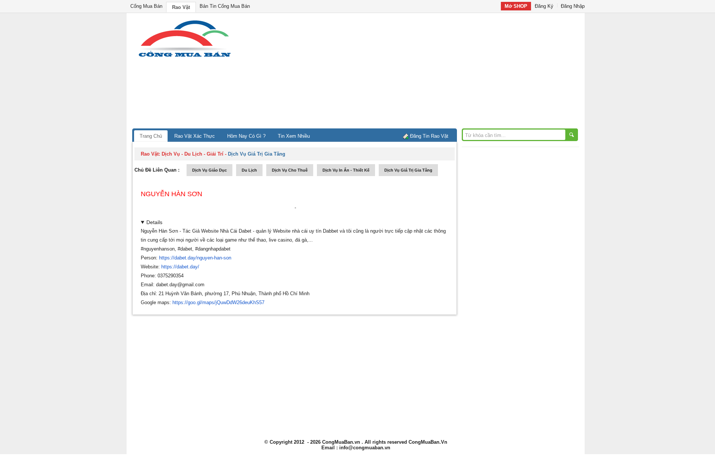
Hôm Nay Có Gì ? (246, 136)
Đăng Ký (544, 6)
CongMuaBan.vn (341, 442)
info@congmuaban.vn (364, 447)
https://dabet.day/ (180, 267)
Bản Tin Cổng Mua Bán (225, 6)
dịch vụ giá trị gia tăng (408, 170)
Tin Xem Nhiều (294, 136)
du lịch (249, 170)
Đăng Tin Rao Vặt (429, 136)
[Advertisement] (421, 72)
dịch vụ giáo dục (209, 170)
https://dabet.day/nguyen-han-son (195, 258)
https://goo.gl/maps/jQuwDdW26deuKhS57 (218, 302)
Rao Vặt (181, 7)
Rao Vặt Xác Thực (194, 136)
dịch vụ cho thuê (290, 170)
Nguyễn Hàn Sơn (171, 194)
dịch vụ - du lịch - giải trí (192, 154)
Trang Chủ (151, 136)
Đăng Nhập (573, 6)
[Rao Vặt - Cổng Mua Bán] (185, 57)
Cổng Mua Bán (146, 6)
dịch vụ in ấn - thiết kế (345, 170)
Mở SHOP (516, 6)
